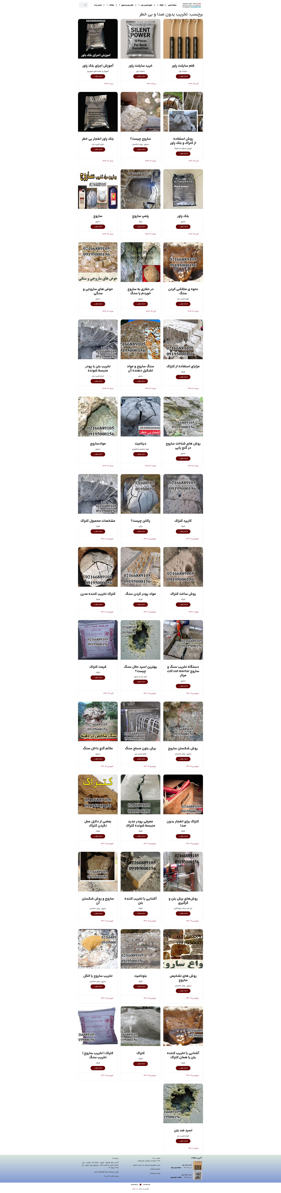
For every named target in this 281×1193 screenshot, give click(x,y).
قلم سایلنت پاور (183, 66)
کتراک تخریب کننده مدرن (97, 594)
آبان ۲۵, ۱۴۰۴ (194, 83)
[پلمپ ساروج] (140, 189)
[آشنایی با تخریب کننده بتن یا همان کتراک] (183, 1026)
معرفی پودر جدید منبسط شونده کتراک (140, 824)
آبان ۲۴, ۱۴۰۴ (194, 161)
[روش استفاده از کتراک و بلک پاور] (183, 112)
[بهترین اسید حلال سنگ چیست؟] (140, 640)
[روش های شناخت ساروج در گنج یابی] (183, 416)
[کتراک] (140, 1026)
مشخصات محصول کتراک (97, 521)
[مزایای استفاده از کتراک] (183, 339)
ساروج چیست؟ (140, 139)
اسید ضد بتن (183, 1130)
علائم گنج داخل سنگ (98, 748)
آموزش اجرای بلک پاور (97, 66)
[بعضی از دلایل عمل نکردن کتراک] (98, 794)
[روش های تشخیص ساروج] (183, 949)
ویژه (140, 221)
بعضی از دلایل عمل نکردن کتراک (97, 824)
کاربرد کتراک (183, 521)
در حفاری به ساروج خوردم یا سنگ (140, 291)
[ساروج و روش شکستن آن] (98, 871)
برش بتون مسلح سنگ (140, 748)
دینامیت (140, 444)
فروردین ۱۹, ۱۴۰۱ (192, 693)
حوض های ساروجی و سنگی (98, 291)
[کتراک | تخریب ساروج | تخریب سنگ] (98, 1026)
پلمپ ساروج (140, 216)
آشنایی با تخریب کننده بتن (140, 901)
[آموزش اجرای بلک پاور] (98, 39)
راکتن (140, 526)
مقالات (111, 5)
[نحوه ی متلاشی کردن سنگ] (183, 262)
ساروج (183, 221)
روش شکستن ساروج (183, 748)
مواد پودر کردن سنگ (140, 594)
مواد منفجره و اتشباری (140, 449)
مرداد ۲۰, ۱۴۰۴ (150, 161)
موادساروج (98, 444)
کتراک (161, 5)
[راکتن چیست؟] (140, 494)
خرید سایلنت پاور (140, 66)
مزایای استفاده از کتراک (183, 366)
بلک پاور (183, 216)
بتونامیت (140, 976)
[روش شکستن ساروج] (183, 721)
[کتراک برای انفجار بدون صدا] (183, 794)
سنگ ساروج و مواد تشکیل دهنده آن (140, 368)
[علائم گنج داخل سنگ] (98, 721)
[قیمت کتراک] (98, 640)
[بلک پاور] (183, 189)
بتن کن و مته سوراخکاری (183, 908)
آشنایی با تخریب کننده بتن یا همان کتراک (183, 1055)
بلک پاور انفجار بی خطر (98, 139)
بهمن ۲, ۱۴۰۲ (194, 612)
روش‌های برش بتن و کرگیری (183, 901)
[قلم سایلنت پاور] (183, 39)
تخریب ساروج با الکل (98, 976)
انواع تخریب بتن (146, 5)
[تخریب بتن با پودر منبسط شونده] (98, 339)
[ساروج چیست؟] (140, 112)
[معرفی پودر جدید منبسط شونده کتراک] (140, 794)
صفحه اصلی (172, 5)
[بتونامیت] (140, 949)
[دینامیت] (140, 416)
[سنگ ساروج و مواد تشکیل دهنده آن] (140, 339)
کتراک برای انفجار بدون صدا (183, 824)
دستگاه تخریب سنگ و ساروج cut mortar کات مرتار (183, 671)
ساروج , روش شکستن (140, 144)
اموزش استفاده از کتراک (183, 148)
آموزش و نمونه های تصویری (98, 71)
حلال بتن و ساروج (127, 5)
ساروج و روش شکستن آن (98, 901)
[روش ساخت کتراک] (183, 567)
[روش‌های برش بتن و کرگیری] (183, 871)
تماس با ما (98, 5)
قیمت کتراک (97, 667)
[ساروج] (98, 189)
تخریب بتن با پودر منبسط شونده (98, 368)
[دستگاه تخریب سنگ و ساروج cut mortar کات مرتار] (183, 640)
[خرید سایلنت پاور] (140, 39)
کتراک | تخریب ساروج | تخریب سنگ (97, 1055)
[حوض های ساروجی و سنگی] (98, 262)
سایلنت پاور (183, 71)
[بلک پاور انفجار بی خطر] (98, 112)
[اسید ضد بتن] (183, 1103)
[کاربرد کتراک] (183, 494)
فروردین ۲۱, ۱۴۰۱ (192, 538)
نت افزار (135, 1189)
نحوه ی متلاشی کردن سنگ (183, 291)
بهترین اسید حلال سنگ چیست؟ (140, 669)
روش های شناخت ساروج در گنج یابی (183, 446)
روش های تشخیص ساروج (183, 978)
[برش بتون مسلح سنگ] (140, 721)
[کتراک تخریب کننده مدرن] (98, 567)
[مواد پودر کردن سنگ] (140, 567)
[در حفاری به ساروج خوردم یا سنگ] (140, 262)
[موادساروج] (98, 416)
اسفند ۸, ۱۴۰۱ (193, 1148)
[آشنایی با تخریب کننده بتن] (140, 871)
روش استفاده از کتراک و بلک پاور (183, 141)
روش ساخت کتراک (183, 594)
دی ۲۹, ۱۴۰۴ (151, 83)
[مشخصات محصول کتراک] (98, 494)
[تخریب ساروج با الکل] (98, 949)
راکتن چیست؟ (140, 521)
